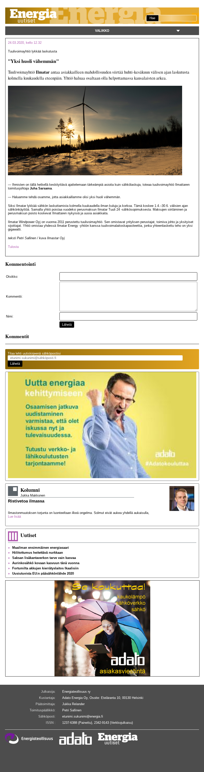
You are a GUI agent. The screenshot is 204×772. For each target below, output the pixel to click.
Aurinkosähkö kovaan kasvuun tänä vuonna (43, 563)
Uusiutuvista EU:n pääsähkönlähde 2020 (41, 573)
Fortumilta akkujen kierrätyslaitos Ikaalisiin (43, 568)
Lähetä (67, 324)
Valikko (102, 31)
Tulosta (13, 247)
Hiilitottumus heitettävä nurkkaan (35, 552)
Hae (152, 18)
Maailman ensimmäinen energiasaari (38, 547)
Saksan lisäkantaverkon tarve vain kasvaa (42, 558)
